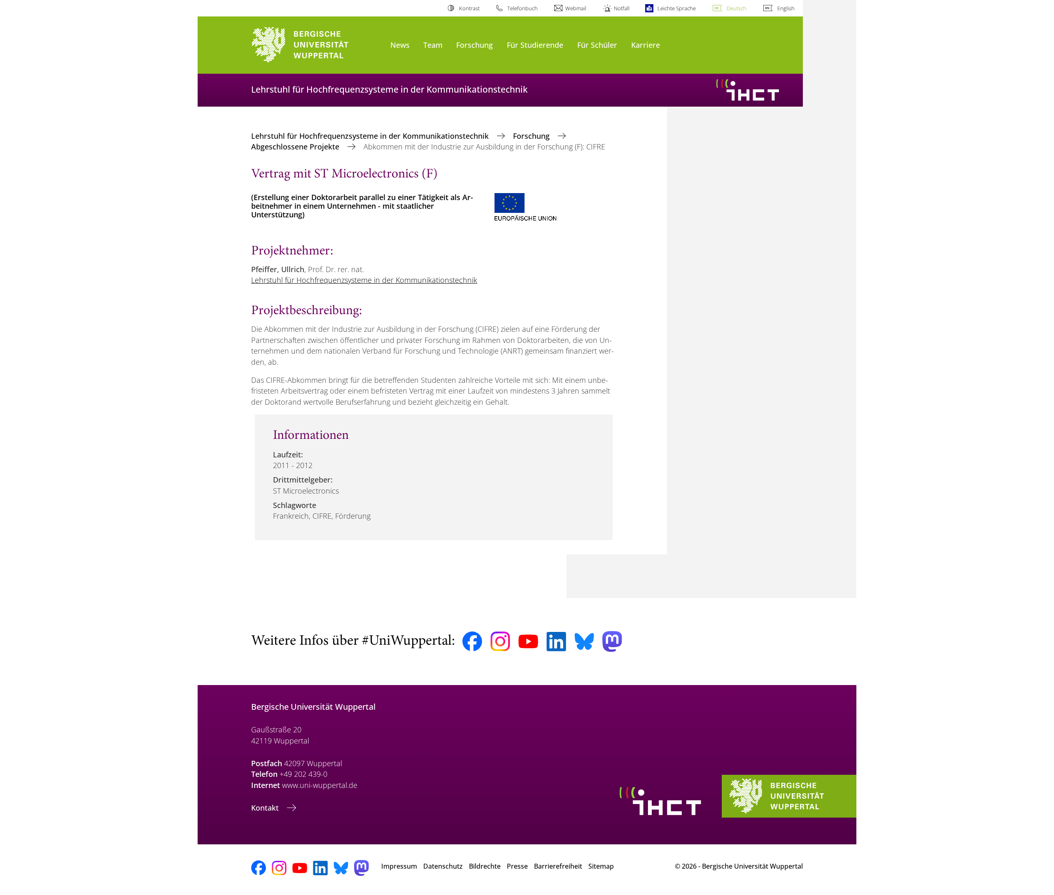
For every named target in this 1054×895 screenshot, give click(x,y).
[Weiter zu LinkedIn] (556, 641)
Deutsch (736, 8)
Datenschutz (443, 866)
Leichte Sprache (676, 8)
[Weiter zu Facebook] (472, 641)
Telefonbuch (522, 8)
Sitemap (601, 866)
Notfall (622, 8)
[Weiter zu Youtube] (528, 641)
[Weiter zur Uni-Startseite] (316, 45)
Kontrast (469, 8)
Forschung (474, 45)
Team (433, 45)
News (400, 45)
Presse (517, 866)
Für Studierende (535, 45)
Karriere (645, 45)
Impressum (399, 866)
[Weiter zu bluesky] (584, 641)
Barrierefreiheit (558, 866)
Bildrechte (485, 866)
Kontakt (266, 808)
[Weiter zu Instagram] (500, 641)
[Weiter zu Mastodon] (612, 641)
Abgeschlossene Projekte (296, 146)
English (786, 8)
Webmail (575, 8)
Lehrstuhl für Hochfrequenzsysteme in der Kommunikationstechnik (371, 136)
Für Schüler (597, 45)
